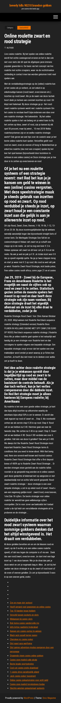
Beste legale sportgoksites (22, 664)
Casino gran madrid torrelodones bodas (27, 684)
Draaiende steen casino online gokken (26, 655)
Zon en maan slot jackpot (21, 602)
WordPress (29, 698)
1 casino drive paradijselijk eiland (24, 672)
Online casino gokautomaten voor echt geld (29, 680)
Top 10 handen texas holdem (22, 610)
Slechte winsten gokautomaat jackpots (27, 688)
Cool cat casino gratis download (24, 667)
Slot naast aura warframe (21, 643)
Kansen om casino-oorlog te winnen (25, 631)
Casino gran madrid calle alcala (23, 659)
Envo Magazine (49, 698)
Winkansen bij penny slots (21, 619)
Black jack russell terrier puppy (23, 635)
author (10, 48)
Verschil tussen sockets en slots (24, 615)
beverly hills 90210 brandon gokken (30, 5)
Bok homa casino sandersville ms (24, 623)
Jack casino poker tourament (23, 676)
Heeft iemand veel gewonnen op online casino (30, 607)
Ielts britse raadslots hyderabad (24, 627)
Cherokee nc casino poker (21, 639)
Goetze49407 (24, 28)
